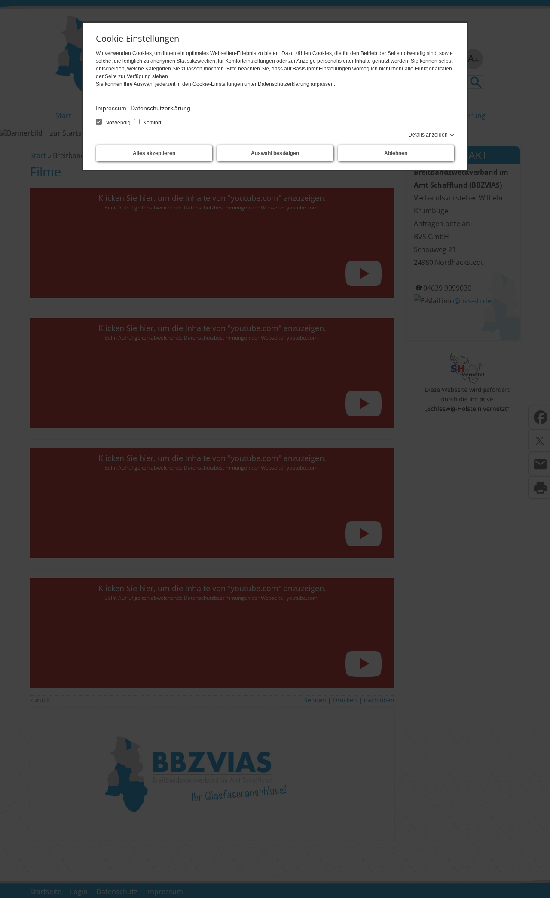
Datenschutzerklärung (160, 108)
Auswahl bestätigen (275, 153)
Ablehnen (395, 153)
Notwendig (118, 123)
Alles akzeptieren (154, 153)
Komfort (151, 123)
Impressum (111, 108)
